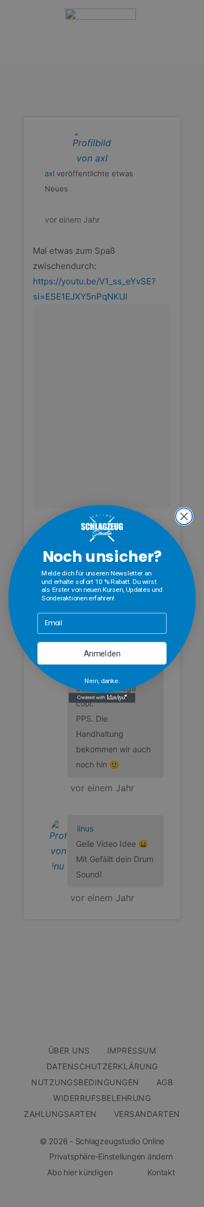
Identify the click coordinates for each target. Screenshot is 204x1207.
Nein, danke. (102, 680)
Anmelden (102, 653)
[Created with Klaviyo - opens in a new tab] (102, 698)
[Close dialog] (184, 516)
